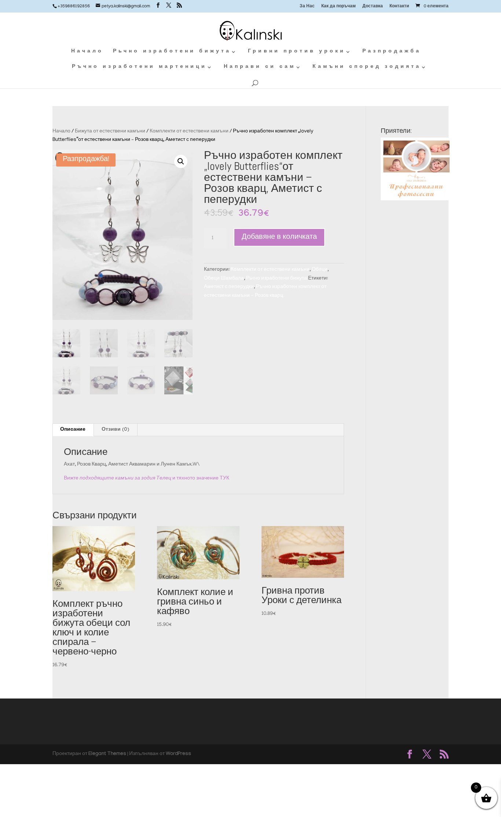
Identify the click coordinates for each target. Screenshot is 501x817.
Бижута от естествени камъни (110, 131)
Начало (87, 52)
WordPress (178, 754)
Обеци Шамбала (224, 278)
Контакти (399, 6)
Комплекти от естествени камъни (189, 131)
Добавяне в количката (279, 237)
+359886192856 (74, 6)
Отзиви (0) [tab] (115, 430)
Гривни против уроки (296, 52)
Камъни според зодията (366, 67)
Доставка (372, 6)
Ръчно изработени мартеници (139, 67)
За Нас (307, 6)
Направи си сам (260, 67)
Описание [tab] (72, 430)
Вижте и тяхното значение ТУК (146, 478)
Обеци (320, 270)
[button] (180, 161)
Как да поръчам (338, 6)
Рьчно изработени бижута (172, 52)
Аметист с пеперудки (229, 287)
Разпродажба (391, 52)
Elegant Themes (107, 754)
